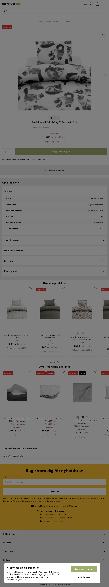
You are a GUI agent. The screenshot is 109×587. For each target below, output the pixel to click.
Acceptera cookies (84, 569)
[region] (52, 573)
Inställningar (84, 576)
